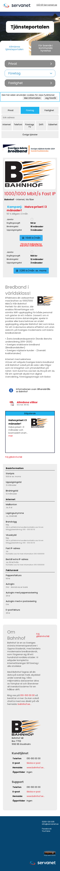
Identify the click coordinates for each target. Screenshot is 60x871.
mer (10, 435)
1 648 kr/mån (32, 238)
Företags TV (29, 125)
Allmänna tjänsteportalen (14, 48)
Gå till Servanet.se (46, 5)
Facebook (47, 828)
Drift (41, 124)
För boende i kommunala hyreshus (45, 48)
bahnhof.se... (24, 704)
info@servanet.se (50, 824)
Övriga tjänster (30, 134)
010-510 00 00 (27, 695)
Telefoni (18, 124)
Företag (30, 110)
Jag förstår (50, 98)
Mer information (32, 98)
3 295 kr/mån (32, 270)
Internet (7, 124)
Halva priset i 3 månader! (27, 208)
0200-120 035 (48, 821)
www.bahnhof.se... (36, 767)
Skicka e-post (33, 763)
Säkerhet (52, 124)
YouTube (46, 831)
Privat (11, 110)
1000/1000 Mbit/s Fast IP (30, 194)
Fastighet (49, 110)
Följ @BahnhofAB (13, 457)
